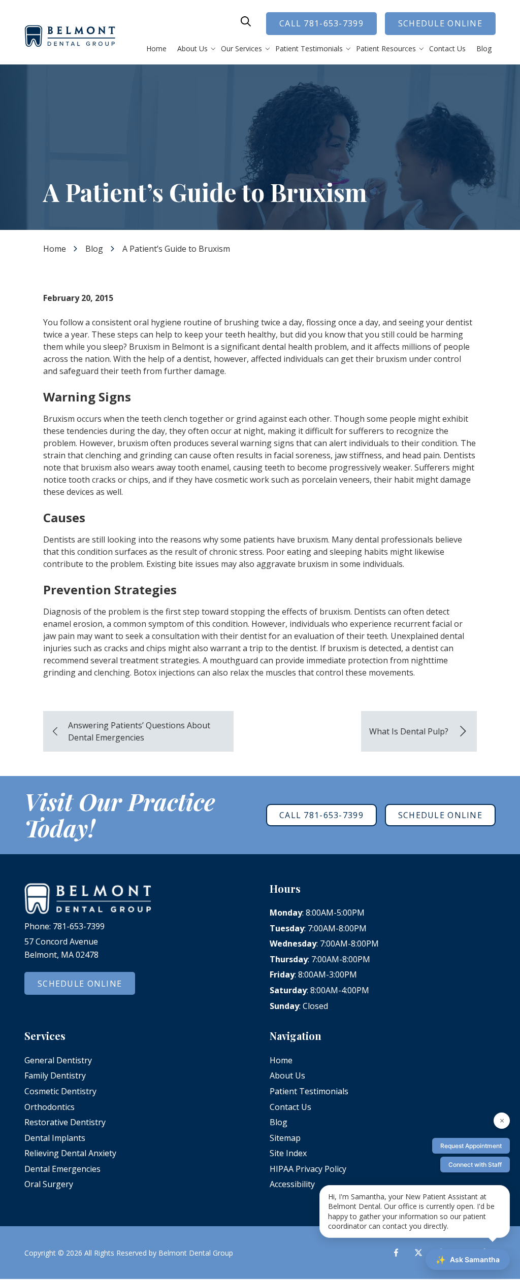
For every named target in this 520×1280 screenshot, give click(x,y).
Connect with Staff (475, 1164)
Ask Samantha (468, 1260)
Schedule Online (440, 23)
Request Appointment (471, 1146)
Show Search (246, 21)
